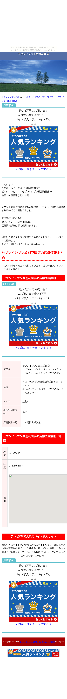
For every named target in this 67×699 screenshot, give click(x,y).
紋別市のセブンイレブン (43, 97)
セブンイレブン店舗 (10, 97)
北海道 (27, 97)
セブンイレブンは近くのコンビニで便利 (37, 642)
